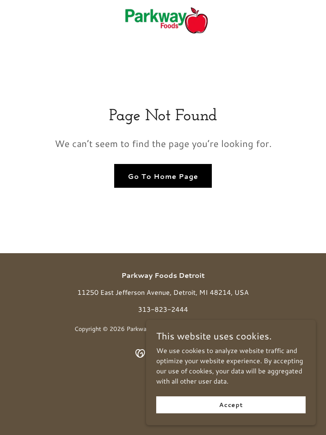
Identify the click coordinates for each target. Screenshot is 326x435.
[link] (163, 20)
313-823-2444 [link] (163, 309)
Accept (231, 404)
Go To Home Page (163, 176)
